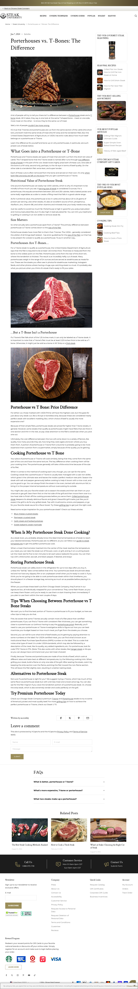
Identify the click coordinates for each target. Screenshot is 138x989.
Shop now (105, 212)
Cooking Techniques (58, 16)
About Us (55, 889)
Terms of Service (80, 732)
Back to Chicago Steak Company (17, 8)
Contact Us (117, 862)
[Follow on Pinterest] (23, 975)
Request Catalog (97, 885)
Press (53, 885)
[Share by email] (87, 718)
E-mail (8, 893)
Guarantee (55, 926)
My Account (127, 885)
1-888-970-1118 (28, 866)
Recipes (43, 16)
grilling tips (61, 702)
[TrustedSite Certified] (11, 913)
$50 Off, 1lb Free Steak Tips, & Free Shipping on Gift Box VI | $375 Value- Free (69, 3)
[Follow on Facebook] (6, 975)
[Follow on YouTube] (29, 975)
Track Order (127, 893)
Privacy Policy (63, 732)
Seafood (112, 16)
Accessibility (56, 897)
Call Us (28, 862)
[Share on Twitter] (69, 718)
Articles (27, 34)
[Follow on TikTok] (35, 975)
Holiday (101, 16)
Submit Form (117, 866)
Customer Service (59, 901)
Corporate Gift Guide (99, 893)
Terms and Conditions (60, 922)
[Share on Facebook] (61, 718)
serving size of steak (47, 189)
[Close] (134, 985)
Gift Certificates (96, 889)
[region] (69, 986)
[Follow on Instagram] (18, 975)
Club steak (70, 343)
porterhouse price (66, 624)
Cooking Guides (78, 16)
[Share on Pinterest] (78, 718)
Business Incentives (98, 897)
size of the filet (74, 235)
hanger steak (76, 649)
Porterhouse (74, 115)
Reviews (54, 930)
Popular (91, 16)
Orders (125, 889)
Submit (17, 756)
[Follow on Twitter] (12, 975)
